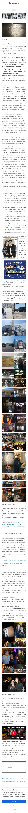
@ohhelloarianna (12, 526)
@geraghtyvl (17, 522)
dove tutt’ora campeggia (13, 554)
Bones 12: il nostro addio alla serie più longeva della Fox (13, 778)
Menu (14, 9)
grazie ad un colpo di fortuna (13, 281)
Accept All (14, 801)
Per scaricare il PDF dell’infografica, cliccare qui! (14, 560)
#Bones (3, 528)
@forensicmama (12, 524)
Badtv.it (10, 767)
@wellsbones (5, 526)
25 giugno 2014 (20, 533)
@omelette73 (20, 524)
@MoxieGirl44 (5, 524)
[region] (14, 800)
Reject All (14, 809)
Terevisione (14, 3)
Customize (14, 805)
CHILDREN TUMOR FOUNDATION (15, 225)
